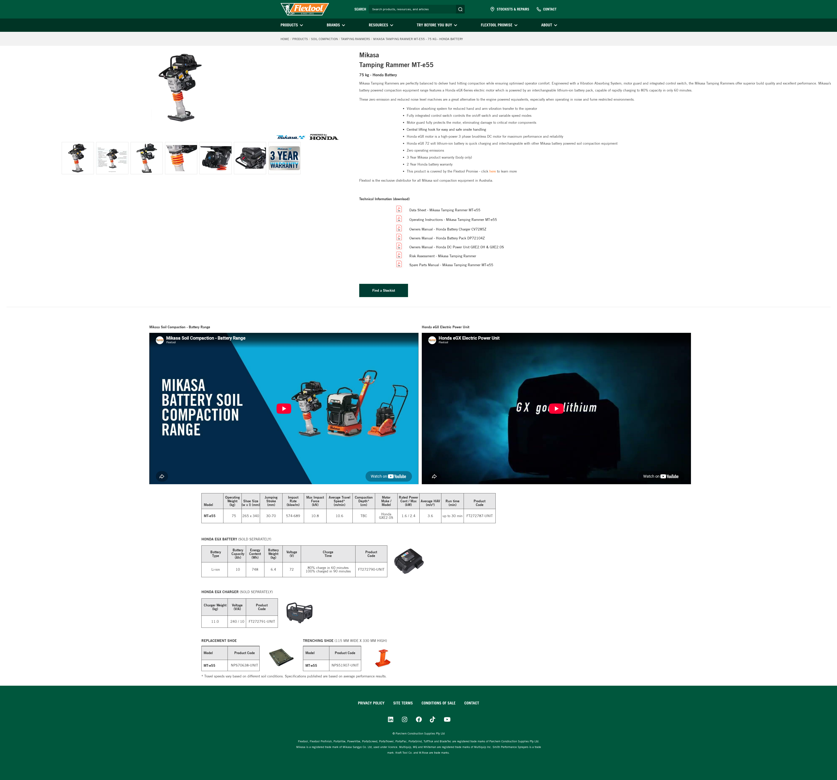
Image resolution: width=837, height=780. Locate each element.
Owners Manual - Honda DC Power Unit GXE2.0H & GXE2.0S (456, 247)
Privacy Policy (371, 703)
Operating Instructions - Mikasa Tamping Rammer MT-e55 (453, 220)
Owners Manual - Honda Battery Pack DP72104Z (447, 238)
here (492, 171)
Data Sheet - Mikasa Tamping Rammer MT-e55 (444, 210)
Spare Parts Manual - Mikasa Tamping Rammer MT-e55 (451, 265)
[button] (291, 25)
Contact (471, 703)
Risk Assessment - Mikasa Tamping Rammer (442, 256)
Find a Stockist (383, 290)
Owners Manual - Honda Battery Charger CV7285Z (447, 229)
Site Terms (403, 703)
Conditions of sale (439, 703)
